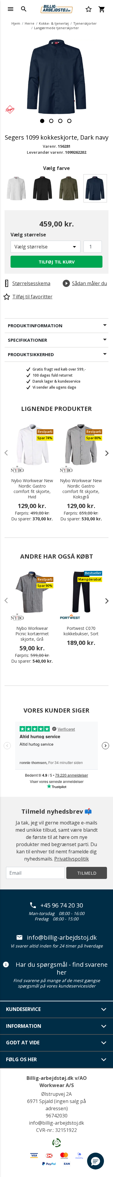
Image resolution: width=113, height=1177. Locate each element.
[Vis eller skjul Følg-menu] (104, 1060)
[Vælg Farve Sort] (43, 190)
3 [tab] (60, 121)
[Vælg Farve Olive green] (69, 190)
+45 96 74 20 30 (61, 905)
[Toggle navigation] (10, 9)
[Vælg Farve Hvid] (17, 190)
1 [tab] (42, 121)
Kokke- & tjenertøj (54, 23)
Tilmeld (86, 873)
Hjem (15, 23)
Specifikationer (27, 340)
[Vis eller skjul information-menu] (104, 1026)
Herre (29, 23)
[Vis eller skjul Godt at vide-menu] (104, 1043)
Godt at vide (22, 1042)
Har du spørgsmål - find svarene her (62, 968)
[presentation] (104, 453)
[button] (95, 1161)
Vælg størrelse (28, 234)
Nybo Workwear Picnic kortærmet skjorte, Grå (32, 634)
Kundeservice (23, 1009)
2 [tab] (51, 121)
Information (23, 1026)
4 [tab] (69, 121)
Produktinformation (35, 325)
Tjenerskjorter (85, 23)
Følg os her (21, 1059)
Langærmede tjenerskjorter (56, 28)
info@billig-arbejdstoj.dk (62, 937)
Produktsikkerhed (31, 354)
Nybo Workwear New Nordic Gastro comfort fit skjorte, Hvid (32, 489)
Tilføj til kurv (57, 262)
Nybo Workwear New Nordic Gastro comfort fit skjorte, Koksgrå (81, 489)
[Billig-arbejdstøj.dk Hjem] (56, 8)
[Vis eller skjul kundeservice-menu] (104, 1009)
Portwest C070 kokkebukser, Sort (81, 631)
